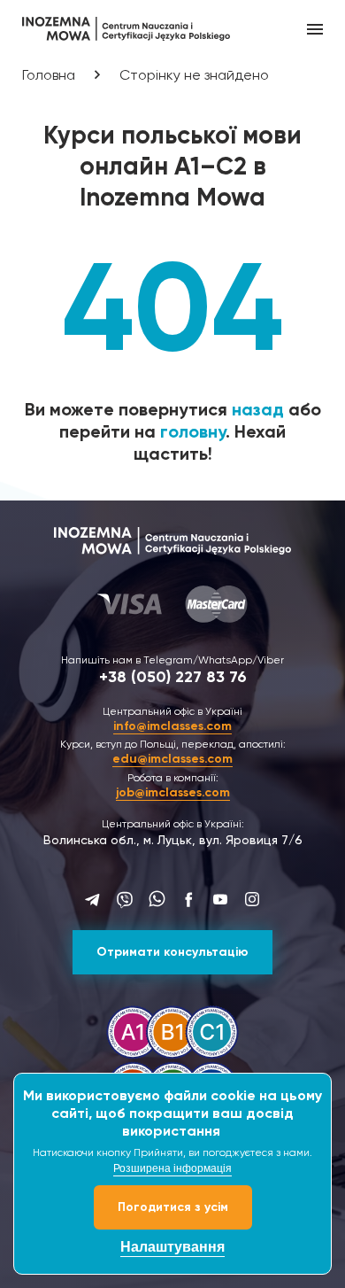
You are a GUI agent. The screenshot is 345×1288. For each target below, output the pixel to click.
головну (193, 431)
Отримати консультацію (172, 951)
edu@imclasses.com (172, 758)
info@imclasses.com (172, 725)
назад (258, 409)
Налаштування (172, 1246)
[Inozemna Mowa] (126, 27)
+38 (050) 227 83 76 (173, 677)
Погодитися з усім (173, 1206)
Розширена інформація (172, 1168)
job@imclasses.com (173, 792)
